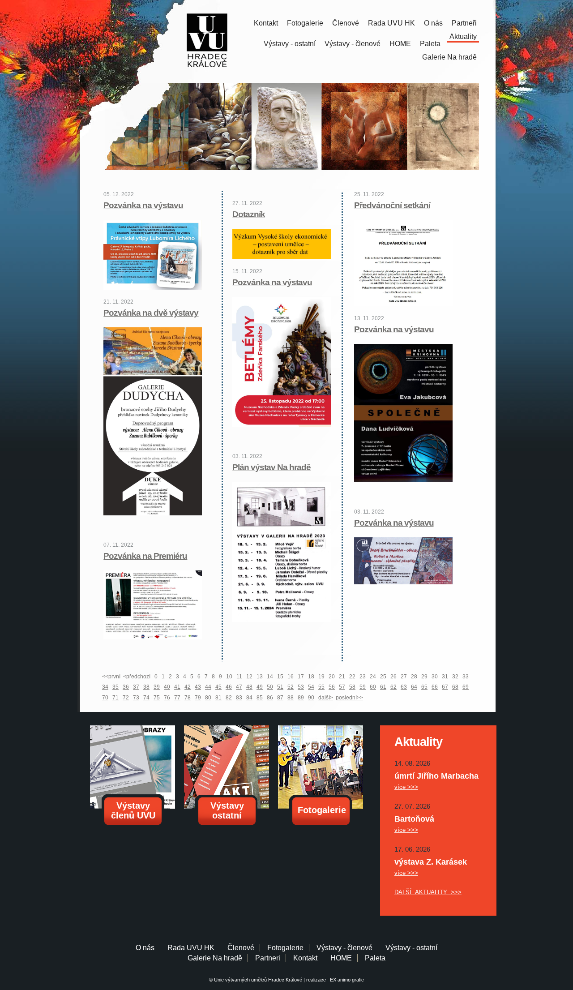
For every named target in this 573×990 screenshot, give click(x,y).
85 (260, 697)
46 (229, 687)
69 (465, 687)
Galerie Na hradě (215, 958)
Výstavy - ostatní (290, 43)
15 (280, 676)
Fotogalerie (305, 23)
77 (177, 697)
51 (280, 687)
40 (167, 687)
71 (115, 697)
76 (167, 697)
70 (105, 697)
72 (126, 697)
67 (445, 687)
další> (325, 697)
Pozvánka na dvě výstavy (150, 312)
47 (239, 687)
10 (229, 676)
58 (352, 687)
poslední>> (349, 697)
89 (301, 697)
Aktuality (463, 36)
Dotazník (248, 214)
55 (321, 687)
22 (352, 676)
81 (218, 697)
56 (332, 687)
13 (260, 676)
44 (208, 687)
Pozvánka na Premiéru (145, 556)
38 (146, 687)
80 (208, 697)
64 (414, 687)
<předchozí (136, 676)
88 (290, 697)
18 (311, 676)
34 (105, 687)
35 (115, 687)
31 (445, 676)
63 (404, 687)
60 (373, 687)
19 (321, 676)
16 (290, 676)
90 (311, 697)
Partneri (267, 958)
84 (249, 697)
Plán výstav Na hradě (271, 467)
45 (218, 687)
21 (342, 676)
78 (187, 697)
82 (229, 697)
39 (157, 687)
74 (146, 697)
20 (332, 676)
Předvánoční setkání (392, 205)
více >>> (406, 787)
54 (311, 687)
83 (239, 697)
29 (424, 676)
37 (136, 687)
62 (393, 687)
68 (455, 687)
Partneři (464, 23)
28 (414, 676)
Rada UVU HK (391, 23)
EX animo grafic (345, 979)
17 (301, 676)
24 (373, 676)
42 (187, 687)
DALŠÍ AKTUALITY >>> (428, 892)
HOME (400, 43)
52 (290, 687)
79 (198, 697)
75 (157, 697)
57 (342, 687)
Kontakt (266, 23)
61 (383, 687)
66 (435, 687)
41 (177, 687)
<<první (111, 676)
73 (136, 697)
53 (301, 687)
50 (270, 687)
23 (362, 676)
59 (362, 687)
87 (280, 697)
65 (424, 687)
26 (393, 676)
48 (249, 687)
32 (455, 676)
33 (465, 676)
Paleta (430, 43)
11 (239, 676)
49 (260, 687)
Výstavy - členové (353, 43)
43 (198, 687)
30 (435, 676)
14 (270, 676)
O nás (433, 23)
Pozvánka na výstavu (143, 205)
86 (270, 697)
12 (249, 676)
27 (404, 676)
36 (126, 687)
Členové (345, 23)
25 (383, 676)
